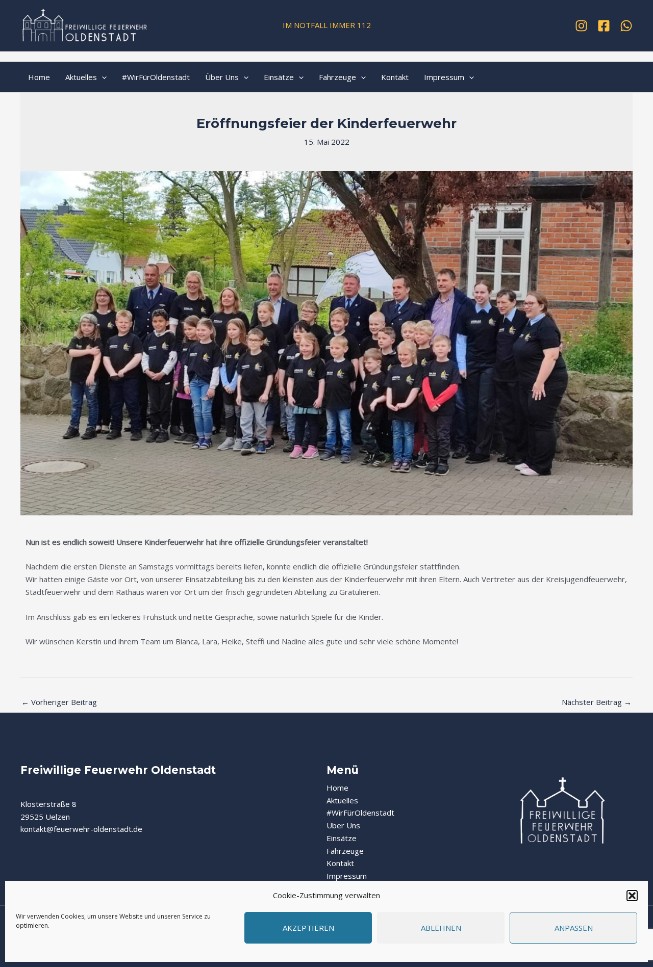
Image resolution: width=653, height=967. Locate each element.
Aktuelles (81, 77)
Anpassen (574, 928)
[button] (632, 896)
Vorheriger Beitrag (59, 702)
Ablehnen (441, 928)
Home (39, 77)
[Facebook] (603, 25)
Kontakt (395, 77)
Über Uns (222, 77)
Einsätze (279, 77)
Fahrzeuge (337, 77)
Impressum (444, 77)
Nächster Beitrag (597, 702)
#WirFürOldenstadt (156, 77)
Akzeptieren (308, 928)
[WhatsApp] (626, 25)
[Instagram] (581, 25)
